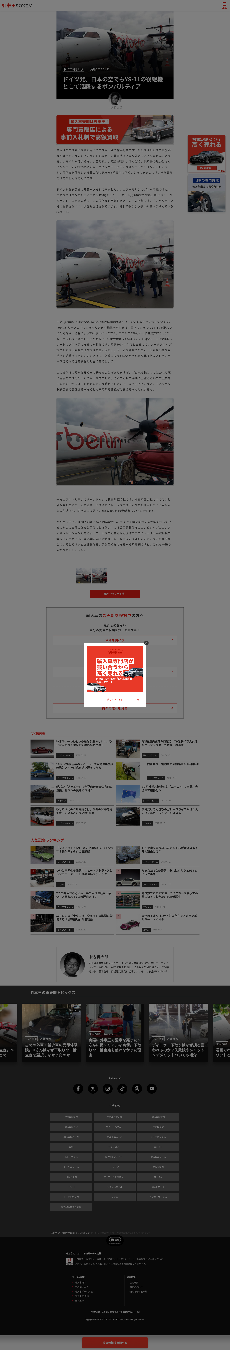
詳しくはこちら (115, 699)
